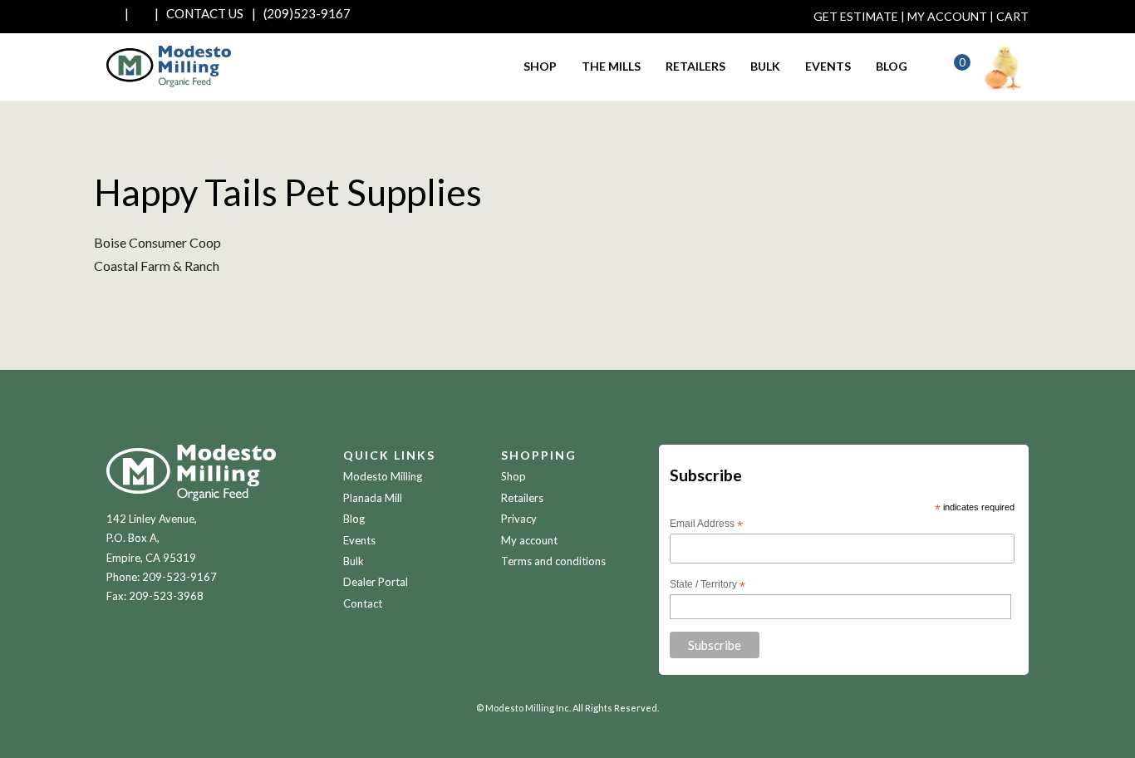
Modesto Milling (382, 476)
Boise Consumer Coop (157, 242)
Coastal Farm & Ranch (156, 265)
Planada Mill (372, 498)
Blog (891, 66)
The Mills (611, 66)
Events (828, 66)
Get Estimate (855, 16)
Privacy (519, 518)
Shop (540, 66)
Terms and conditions (553, 561)
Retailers (695, 66)
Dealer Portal (375, 581)
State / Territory (707, 585)
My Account (947, 16)
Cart (1012, 16)
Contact (362, 603)
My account (529, 540)
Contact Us (204, 13)
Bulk (765, 66)
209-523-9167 (179, 576)
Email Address (706, 524)
